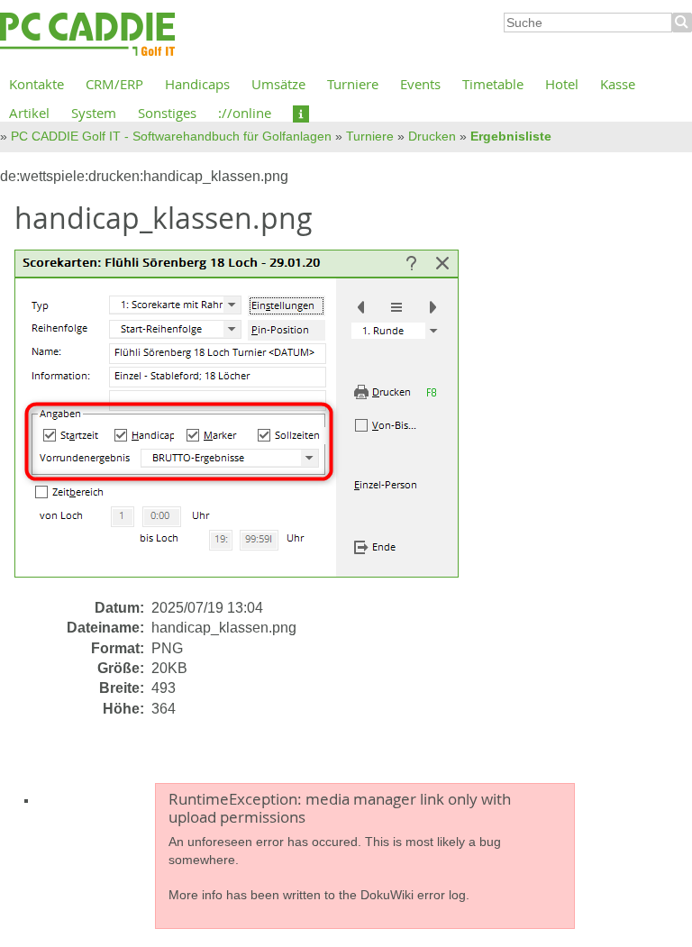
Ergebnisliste (510, 136)
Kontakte (36, 84)
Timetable (493, 84)
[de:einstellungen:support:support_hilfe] (301, 113)
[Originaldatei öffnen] (247, 423)
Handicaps (197, 84)
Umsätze (278, 84)
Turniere (352, 84)
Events (420, 84)
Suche (682, 22)
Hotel (561, 84)
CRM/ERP (114, 84)
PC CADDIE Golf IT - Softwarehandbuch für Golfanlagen (171, 136)
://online (244, 113)
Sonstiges (167, 113)
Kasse (617, 84)
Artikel (29, 113)
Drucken (432, 136)
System (93, 113)
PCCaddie (87, 35)
